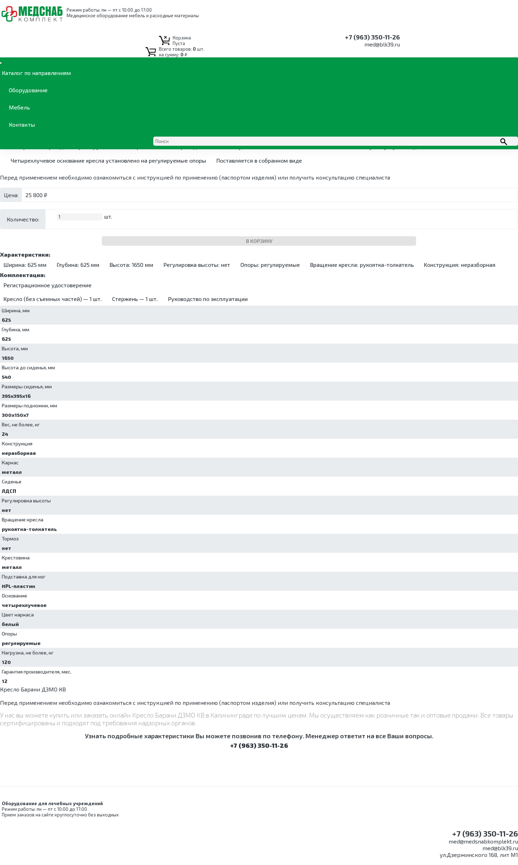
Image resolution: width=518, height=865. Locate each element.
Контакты (22, 124)
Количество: (23, 219)
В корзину (259, 241)
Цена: (11, 195)
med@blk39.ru (382, 44)
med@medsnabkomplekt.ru (483, 841)
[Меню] (0, 63)
